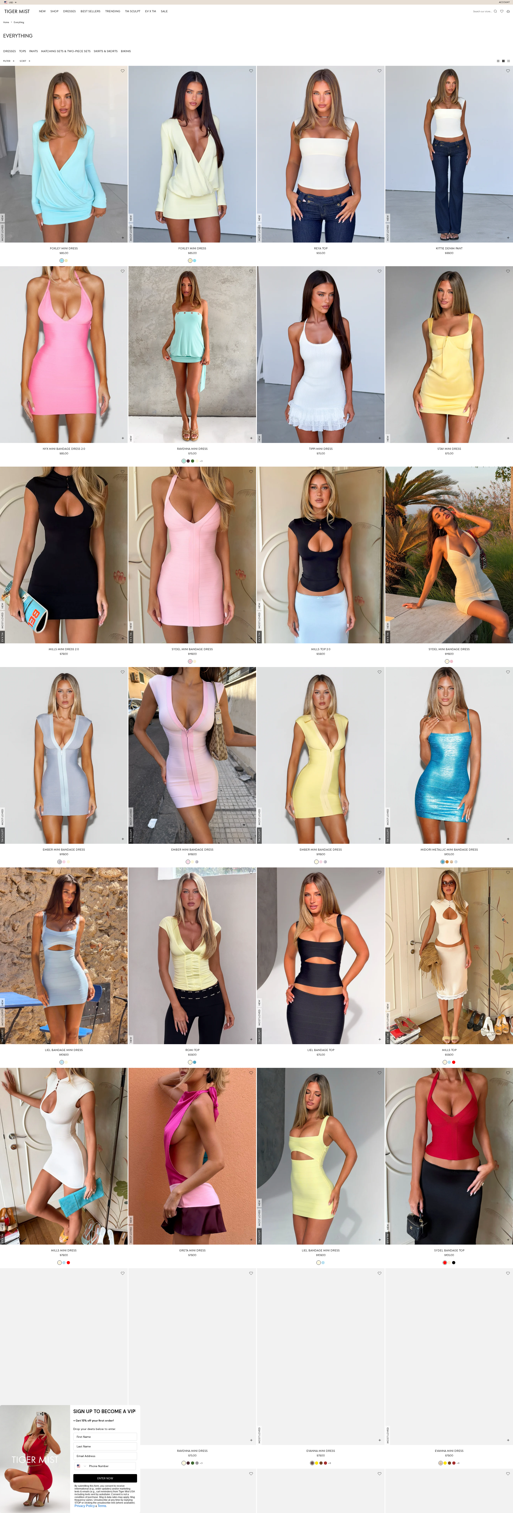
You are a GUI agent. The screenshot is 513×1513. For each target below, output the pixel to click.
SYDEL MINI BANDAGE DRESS (192, 649)
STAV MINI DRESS (449, 449)
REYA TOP (320, 248)
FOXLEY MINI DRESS (64, 248)
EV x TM (150, 11)
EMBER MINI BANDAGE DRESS (64, 849)
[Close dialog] (134, 1410)
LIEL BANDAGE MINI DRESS (64, 1050)
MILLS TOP (449, 1050)
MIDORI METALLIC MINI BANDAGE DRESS (449, 849)
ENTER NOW (105, 1478)
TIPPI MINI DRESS (321, 449)
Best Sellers (90, 11)
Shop (54, 11)
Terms (102, 1506)
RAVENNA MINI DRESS (192, 449)
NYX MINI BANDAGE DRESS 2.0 (64, 449)
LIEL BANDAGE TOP (320, 1050)
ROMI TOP (192, 1050)
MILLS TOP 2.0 (320, 649)
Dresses (69, 11)
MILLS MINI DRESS (64, 1250)
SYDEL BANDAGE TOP (449, 1250)
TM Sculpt (132, 11)
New (42, 11)
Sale (164, 11)
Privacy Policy (85, 1506)
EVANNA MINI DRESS (320, 1451)
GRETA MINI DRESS (192, 1250)
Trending (112, 11)
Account (504, 2)
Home (6, 22)
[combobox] (81, 1466)
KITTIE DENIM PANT (449, 248)
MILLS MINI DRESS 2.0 (64, 649)
